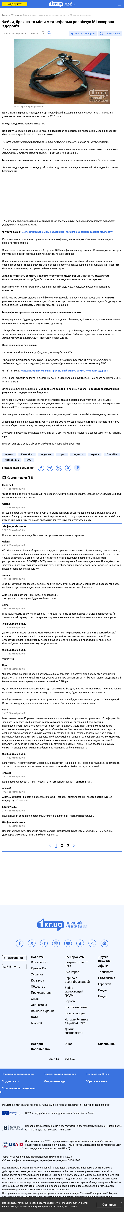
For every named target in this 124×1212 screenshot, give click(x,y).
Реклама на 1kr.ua (97, 1074)
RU (49, 33)
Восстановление (76, 1007)
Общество (38, 986)
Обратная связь (96, 1081)
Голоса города (75, 1013)
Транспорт (105, 972)
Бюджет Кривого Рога (76, 964)
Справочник (106, 1044)
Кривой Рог (27, 454)
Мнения (36, 1023)
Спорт (35, 999)
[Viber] (59, 468)
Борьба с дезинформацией (77, 980)
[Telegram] (50, 468)
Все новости (39, 962)
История (37, 1044)
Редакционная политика (60, 1074)
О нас (68, 1044)
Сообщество (40, 1049)
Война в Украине (42, 1011)
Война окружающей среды (74, 991)
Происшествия (41, 992)
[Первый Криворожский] (62, 4)
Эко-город (72, 972)
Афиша (103, 966)
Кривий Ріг (111, 454)
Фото (34, 1017)
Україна (95, 454)
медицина (46, 454)
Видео (102, 990)
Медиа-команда (54, 1081)
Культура (37, 980)
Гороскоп (104, 984)
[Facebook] (41, 468)
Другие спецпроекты (74, 1031)
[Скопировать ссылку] (77, 468)
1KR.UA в (85, 33)
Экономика (39, 1005)
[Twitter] (68, 468)
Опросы (70, 1001)
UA (43, 33)
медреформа (12, 460)
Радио (102, 996)
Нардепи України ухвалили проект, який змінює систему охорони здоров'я (64, 370)
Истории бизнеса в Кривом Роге (76, 1021)
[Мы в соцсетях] (19, 943)
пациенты (78, 454)
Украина (9, 454)
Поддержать (15, 4)
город (62, 454)
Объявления (106, 978)
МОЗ (28, 460)
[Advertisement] (62, 198)
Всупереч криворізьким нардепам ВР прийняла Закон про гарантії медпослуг (67, 231)
